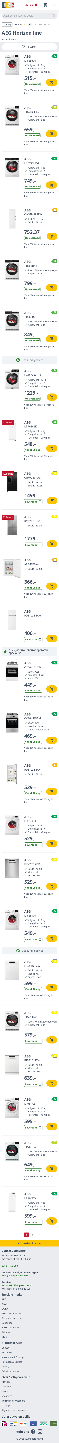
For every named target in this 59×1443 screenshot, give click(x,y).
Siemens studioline (12, 1318)
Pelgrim (6, 1332)
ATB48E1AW (31, 562)
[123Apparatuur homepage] (8, 5)
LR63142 (29, 1101)
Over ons (6, 1386)
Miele (4, 1336)
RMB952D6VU (33, 519)
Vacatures (7, 1395)
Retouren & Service (12, 1361)
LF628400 (30, 913)
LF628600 (30, 58)
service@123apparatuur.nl (17, 1285)
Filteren (31, 46)
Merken (6, 1381)
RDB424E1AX (32, 767)
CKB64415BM (32, 716)
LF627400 (30, 819)
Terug (8, 24)
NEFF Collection (10, 1327)
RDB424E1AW (32, 613)
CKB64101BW (32, 665)
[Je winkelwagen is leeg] (45, 4)
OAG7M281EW (33, 212)
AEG (4, 1299)
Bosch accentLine (11, 1313)
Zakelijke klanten (11, 1371)
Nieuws (6, 1391)
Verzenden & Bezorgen (14, 1357)
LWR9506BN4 (32, 373)
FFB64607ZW (32, 963)
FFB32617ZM (32, 862)
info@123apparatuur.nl (15, 1275)
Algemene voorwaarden (14, 1410)
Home (18, 24)
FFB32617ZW (32, 1058)
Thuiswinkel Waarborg (13, 1400)
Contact (6, 1347)
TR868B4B (30, 263)
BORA (5, 1308)
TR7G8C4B (30, 1145)
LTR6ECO (30, 1196)
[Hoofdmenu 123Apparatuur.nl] (53, 4)
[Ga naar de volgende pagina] (39, 1235)
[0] (45, 4)
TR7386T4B (31, 109)
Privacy (5, 1366)
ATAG (4, 1303)
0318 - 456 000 (10, 1265)
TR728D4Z (30, 1015)
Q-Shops (6, 1405)
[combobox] (29, 16)
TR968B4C (30, 315)
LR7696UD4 (31, 161)
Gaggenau (7, 1322)
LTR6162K (30, 424)
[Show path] (30, 24)
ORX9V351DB (32, 475)
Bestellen (7, 1352)
